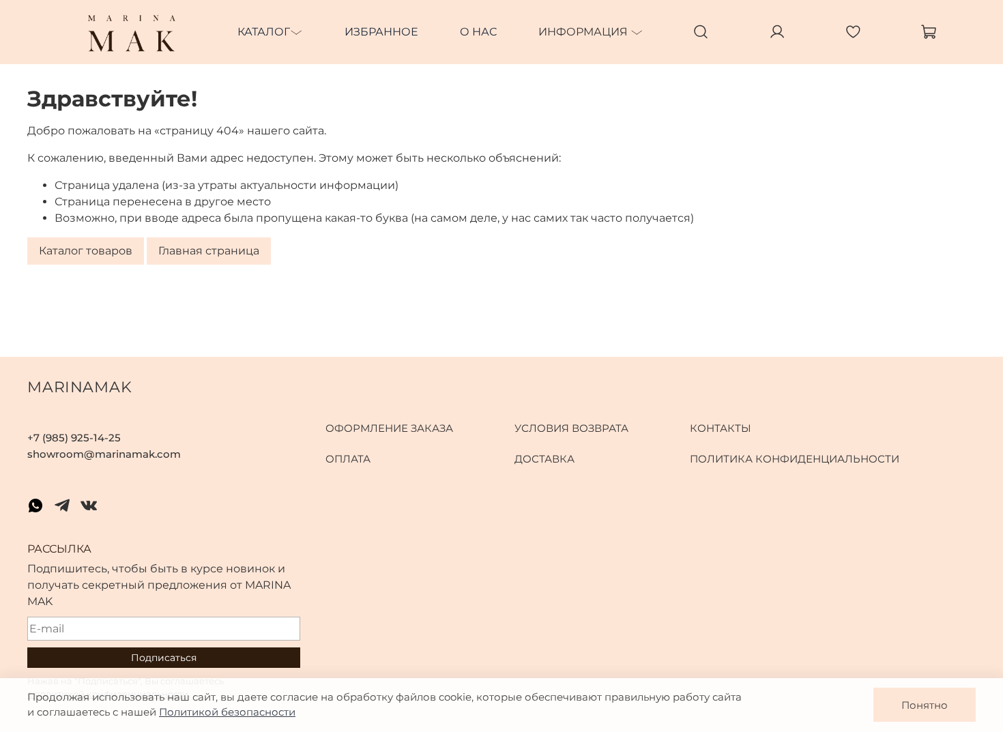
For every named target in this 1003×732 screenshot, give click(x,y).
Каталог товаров (85, 251)
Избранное (381, 31)
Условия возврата (571, 428)
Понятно (924, 705)
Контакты (720, 428)
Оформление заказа (389, 428)
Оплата (347, 458)
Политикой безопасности (227, 711)
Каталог (263, 31)
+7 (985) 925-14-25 (74, 437)
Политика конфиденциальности (794, 458)
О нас (478, 31)
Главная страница (208, 251)
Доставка (544, 458)
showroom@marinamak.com (104, 454)
